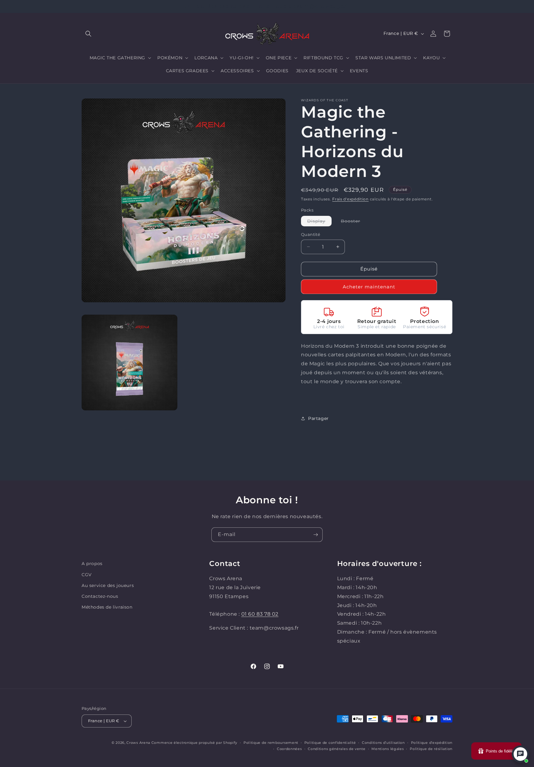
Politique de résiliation (431, 749)
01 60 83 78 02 (259, 614)
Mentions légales (387, 749)
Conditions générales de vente (336, 749)
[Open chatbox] (520, 754)
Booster (354, 222)
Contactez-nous (100, 596)
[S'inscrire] (315, 534)
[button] (88, 33)
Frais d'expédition (350, 199)
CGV (87, 574)
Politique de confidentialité (330, 742)
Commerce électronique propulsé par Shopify (194, 742)
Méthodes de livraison (107, 607)
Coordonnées (289, 749)
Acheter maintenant (369, 287)
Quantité (310, 234)
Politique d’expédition (431, 742)
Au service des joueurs (108, 585)
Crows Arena (138, 742)
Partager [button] (318, 418)
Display (319, 222)
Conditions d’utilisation (383, 742)
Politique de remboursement (271, 742)
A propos (92, 563)
